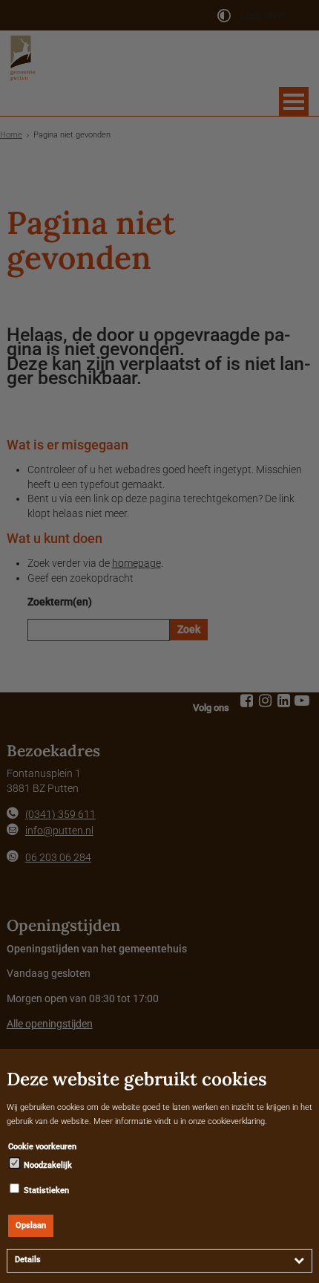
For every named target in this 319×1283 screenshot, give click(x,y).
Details (28, 1259)
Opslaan (31, 1225)
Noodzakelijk (47, 1165)
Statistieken (45, 1190)
